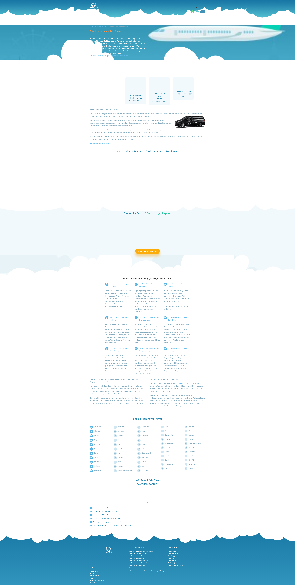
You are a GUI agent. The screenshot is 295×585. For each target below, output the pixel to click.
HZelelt (120, 466)
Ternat (191, 456)
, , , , (150, 571)
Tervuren (192, 427)
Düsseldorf (98, 470)
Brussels (121, 431)
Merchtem (168, 456)
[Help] (192, 11)
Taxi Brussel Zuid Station (175, 565)
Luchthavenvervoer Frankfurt (138, 563)
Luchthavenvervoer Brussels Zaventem (141, 551)
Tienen (144, 431)
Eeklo (167, 427)
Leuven (120, 435)
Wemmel (192, 464)
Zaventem (97, 427)
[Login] (197, 11)
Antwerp (97, 435)
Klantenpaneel (94, 576)
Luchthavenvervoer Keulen (137, 558)
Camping (181, 383)
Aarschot (145, 457)
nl (201, 12)
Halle (143, 444)
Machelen (168, 447)
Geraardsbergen (170, 435)
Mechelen (121, 440)
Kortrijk (120, 453)
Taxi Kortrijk (171, 563)
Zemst (191, 468)
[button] (147, 508)
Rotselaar (192, 447)
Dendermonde (146, 453)
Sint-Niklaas (169, 443)
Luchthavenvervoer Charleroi (138, 553)
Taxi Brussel (172, 551)
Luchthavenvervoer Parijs (137, 565)
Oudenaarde (169, 439)
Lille (95, 448)
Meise (167, 452)
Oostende (97, 444)
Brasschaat (145, 427)
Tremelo (191, 435)
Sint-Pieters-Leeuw (195, 443)
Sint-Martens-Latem (125, 470)
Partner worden (94, 571)
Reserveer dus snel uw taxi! (99, 143)
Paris (96, 453)
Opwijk (167, 460)
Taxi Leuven (172, 560)
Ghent (120, 444)
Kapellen (145, 435)
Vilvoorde (145, 440)
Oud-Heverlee (169, 464)
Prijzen (92, 573)
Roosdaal (192, 431)
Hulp (91, 578)
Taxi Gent (171, 558)
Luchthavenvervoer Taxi (98, 26)
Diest (143, 448)
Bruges (120, 448)
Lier (143, 466)
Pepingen (192, 439)
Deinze (167, 431)
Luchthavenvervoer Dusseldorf (138, 560)
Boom (144, 462)
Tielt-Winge (192, 460)
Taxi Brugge (172, 556)
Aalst (119, 462)
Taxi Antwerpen (173, 553)
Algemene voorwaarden (97, 580)
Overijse (167, 468)
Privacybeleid (94, 583)
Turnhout (145, 470)
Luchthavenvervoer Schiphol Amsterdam (141, 556)
